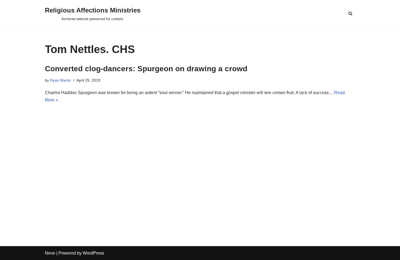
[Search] (350, 13)
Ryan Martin (60, 80)
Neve (50, 253)
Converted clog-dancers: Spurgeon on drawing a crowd (146, 68)
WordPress (93, 253)
